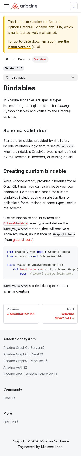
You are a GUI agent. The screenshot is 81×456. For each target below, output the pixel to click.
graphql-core (22, 240)
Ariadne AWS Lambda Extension (28, 374)
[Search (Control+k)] (74, 6)
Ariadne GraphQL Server (21, 348)
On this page (16, 77)
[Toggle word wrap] (65, 251)
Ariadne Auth (13, 367)
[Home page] (7, 59)
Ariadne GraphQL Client (21, 354)
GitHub (8, 422)
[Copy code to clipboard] (72, 251)
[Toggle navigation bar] (6, 6)
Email (7, 398)
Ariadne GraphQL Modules (23, 361)
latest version (19, 47)
